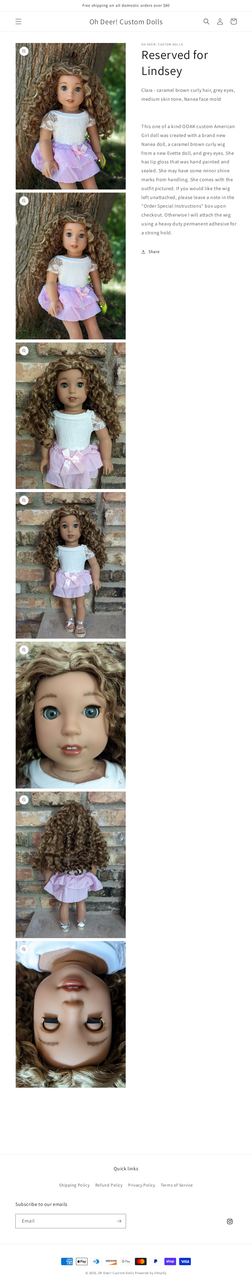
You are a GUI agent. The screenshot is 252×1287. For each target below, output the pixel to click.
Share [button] (154, 251)
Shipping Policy (74, 1185)
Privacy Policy (141, 1185)
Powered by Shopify (151, 1273)
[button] (18, 21)
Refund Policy (109, 1185)
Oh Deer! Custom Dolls (116, 1273)
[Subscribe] (119, 1221)
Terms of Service (177, 1185)
